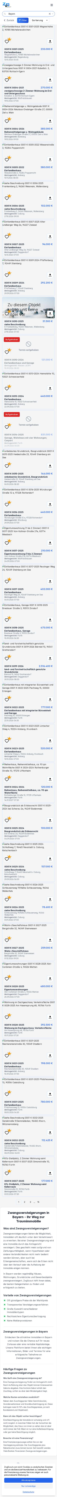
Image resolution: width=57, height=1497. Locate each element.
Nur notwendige (28, 1486)
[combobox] (28, 14)
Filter (24, 20)
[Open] (52, 13)
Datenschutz (28, 1492)
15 (38, 1202)
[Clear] (50, 14)
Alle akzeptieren (28, 1480)
